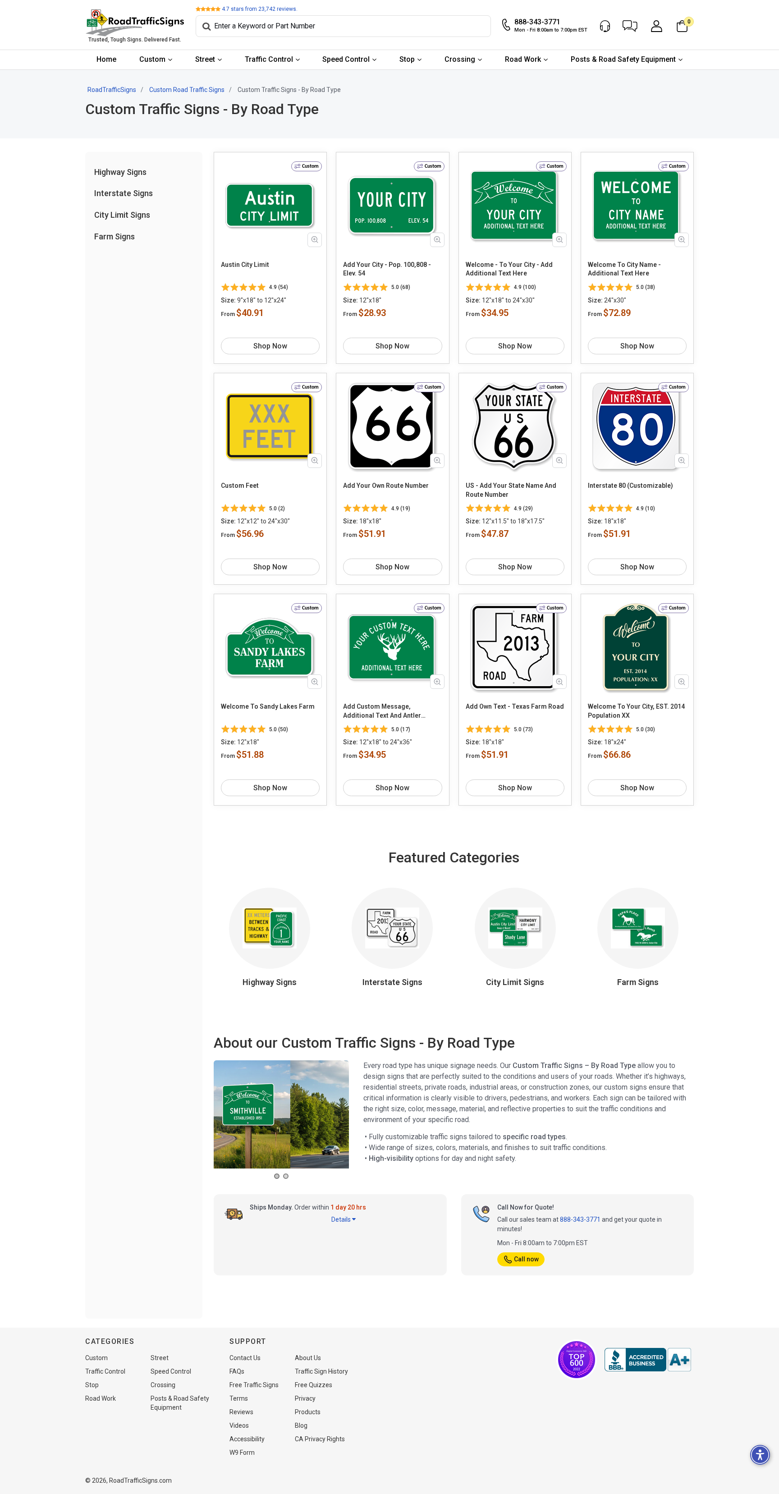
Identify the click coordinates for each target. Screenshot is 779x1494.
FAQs (236, 1371)
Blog (301, 1425)
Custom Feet (240, 485)
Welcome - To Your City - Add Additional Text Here (509, 269)
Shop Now (270, 346)
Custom (152, 59)
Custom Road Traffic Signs (187, 89)
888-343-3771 (580, 1219)
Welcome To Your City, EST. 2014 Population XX (636, 711)
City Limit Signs (122, 215)
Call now (526, 1259)
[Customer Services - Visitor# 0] (605, 26)
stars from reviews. (260, 9)
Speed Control (346, 59)
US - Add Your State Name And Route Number (511, 490)
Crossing (459, 59)
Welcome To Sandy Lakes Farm (268, 706)
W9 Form (242, 1452)
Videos (239, 1425)
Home (106, 59)
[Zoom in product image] (314, 240)
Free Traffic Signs (254, 1385)
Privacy (305, 1398)
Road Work (523, 59)
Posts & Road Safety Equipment (623, 59)
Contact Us (245, 1357)
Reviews (241, 1412)
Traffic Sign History (321, 1371)
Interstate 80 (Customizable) (630, 485)
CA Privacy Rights (320, 1439)
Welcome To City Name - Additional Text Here (624, 269)
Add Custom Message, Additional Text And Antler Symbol (382, 711)
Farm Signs (114, 236)
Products (308, 1412)
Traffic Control (269, 59)
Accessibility (247, 1439)
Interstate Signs (123, 193)
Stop (407, 59)
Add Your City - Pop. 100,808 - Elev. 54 (387, 269)
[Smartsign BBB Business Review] (648, 1359)
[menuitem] (106, 59)
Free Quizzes (313, 1385)
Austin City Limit (245, 264)
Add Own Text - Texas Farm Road (515, 706)
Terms (238, 1398)
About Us (308, 1357)
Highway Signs (120, 172)
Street (205, 59)
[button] (630, 26)
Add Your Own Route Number (386, 485)
